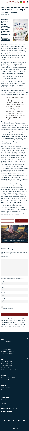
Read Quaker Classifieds (7, 365)
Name (3, 287)
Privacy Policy (14, 428)
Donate (3, 389)
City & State (4, 281)
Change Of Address (6, 379)
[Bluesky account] (19, 420)
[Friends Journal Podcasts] (9, 420)
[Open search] (17, 2)
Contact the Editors (5, 341)
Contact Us (3, 391)
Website (3, 298)
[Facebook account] (4, 420)
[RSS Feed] (13, 420)
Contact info (4, 399)
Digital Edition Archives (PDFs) (8, 377)
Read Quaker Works (6, 367)
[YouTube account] (24, 420)
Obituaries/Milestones (6, 361)
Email (3, 293)
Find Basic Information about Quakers (10, 369)
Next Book (21, 221)
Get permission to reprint (7, 353)
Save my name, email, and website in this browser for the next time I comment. (15, 307)
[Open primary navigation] (27, 2)
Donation (3, 403)
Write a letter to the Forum (7, 351)
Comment (4, 256)
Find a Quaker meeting (6, 363)
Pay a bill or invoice (5, 387)
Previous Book (7, 221)
